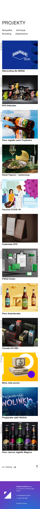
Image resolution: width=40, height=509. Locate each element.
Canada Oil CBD (10, 348)
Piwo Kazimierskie (11, 314)
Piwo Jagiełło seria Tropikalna (17, 140)
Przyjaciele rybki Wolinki (14, 418)
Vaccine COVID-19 (11, 210)
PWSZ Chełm (8, 279)
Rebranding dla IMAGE (13, 71)
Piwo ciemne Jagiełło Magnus (17, 452)
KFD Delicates (9, 106)
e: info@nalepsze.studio (23, 495)
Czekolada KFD (9, 244)
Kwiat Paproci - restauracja (16, 175)
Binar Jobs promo (11, 383)
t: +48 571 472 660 (22, 498)
